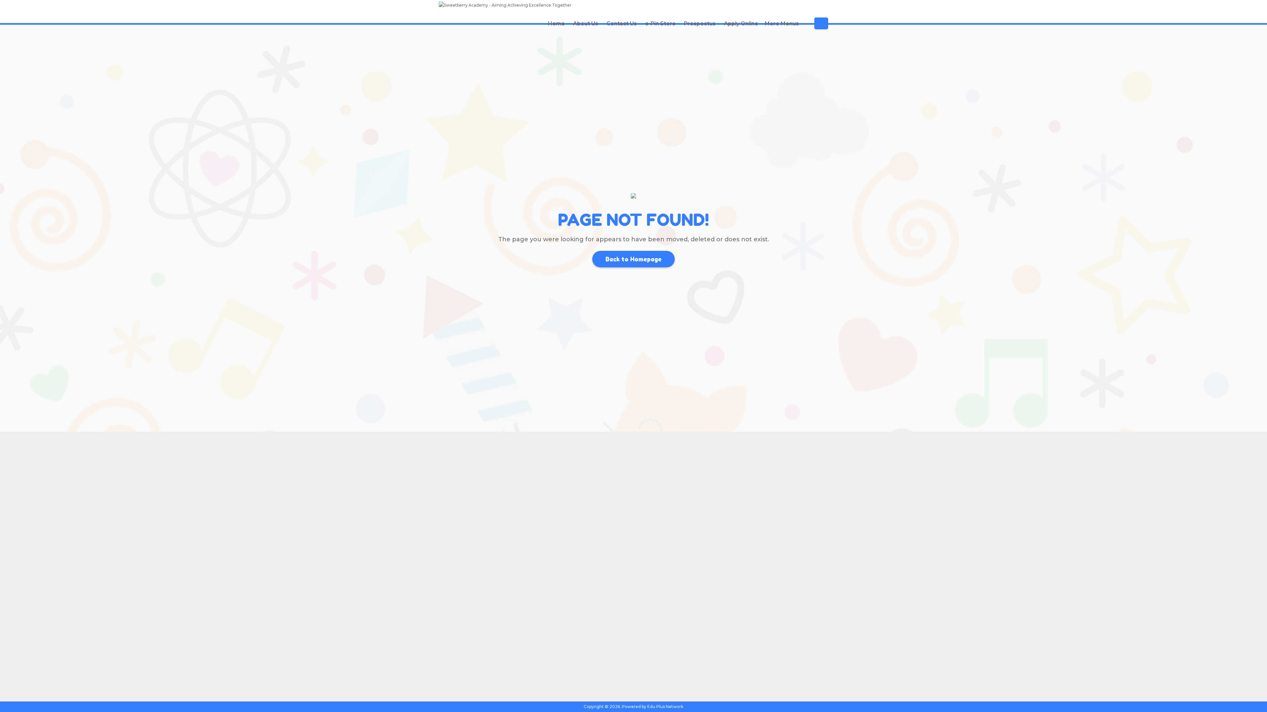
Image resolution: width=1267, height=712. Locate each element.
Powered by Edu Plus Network (652, 706)
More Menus (782, 23)
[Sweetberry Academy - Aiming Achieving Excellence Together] (505, 6)
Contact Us (621, 23)
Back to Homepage (633, 259)
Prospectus (700, 23)
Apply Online (741, 23)
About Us (585, 23)
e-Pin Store (660, 23)
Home (556, 23)
